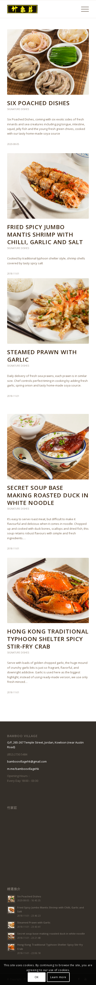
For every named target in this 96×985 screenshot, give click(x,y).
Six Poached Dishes (38, 103)
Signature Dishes (18, 109)
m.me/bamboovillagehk (23, 769)
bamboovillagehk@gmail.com (27, 761)
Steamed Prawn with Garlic (42, 355)
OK (37, 977)
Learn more (58, 977)
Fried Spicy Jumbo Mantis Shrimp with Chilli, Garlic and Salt (45, 234)
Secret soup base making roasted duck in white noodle (48, 495)
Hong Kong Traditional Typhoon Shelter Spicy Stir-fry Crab (48, 638)
